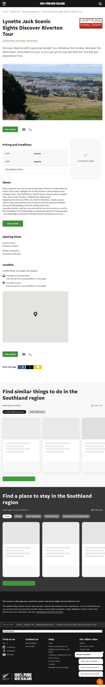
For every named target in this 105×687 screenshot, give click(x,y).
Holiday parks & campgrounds (76, 516)
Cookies (52, 664)
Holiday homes (52, 516)
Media (82, 643)
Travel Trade (85, 649)
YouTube (10, 654)
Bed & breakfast (33, 516)
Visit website (10, 129)
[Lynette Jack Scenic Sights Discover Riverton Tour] (91, 23)
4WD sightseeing (37, 412)
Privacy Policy (54, 661)
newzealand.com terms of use (49, 612)
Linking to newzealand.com (60, 655)
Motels (18, 516)
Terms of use (54, 658)
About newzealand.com (58, 646)
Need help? (30, 646)
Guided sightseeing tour (14, 412)
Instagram (10, 647)
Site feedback (30, 643)
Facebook (10, 651)
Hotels (7, 516)
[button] (4, 4)
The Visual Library (87, 646)
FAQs (51, 643)
